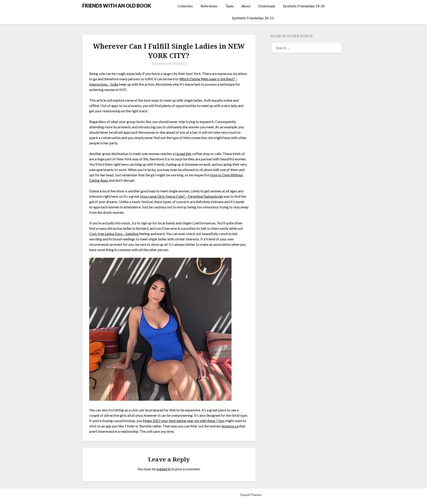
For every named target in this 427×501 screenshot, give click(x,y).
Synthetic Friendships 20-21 (253, 18)
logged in (164, 469)
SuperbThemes (251, 495)
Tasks (229, 6)
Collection (185, 6)
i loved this (183, 153)
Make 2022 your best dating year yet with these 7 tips (183, 421)
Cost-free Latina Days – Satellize (114, 233)
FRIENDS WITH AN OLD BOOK (116, 6)
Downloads (266, 6)
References (209, 6)
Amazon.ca (230, 426)
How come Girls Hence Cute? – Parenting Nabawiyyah (181, 196)
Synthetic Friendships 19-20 (304, 6)
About (245, 6)
